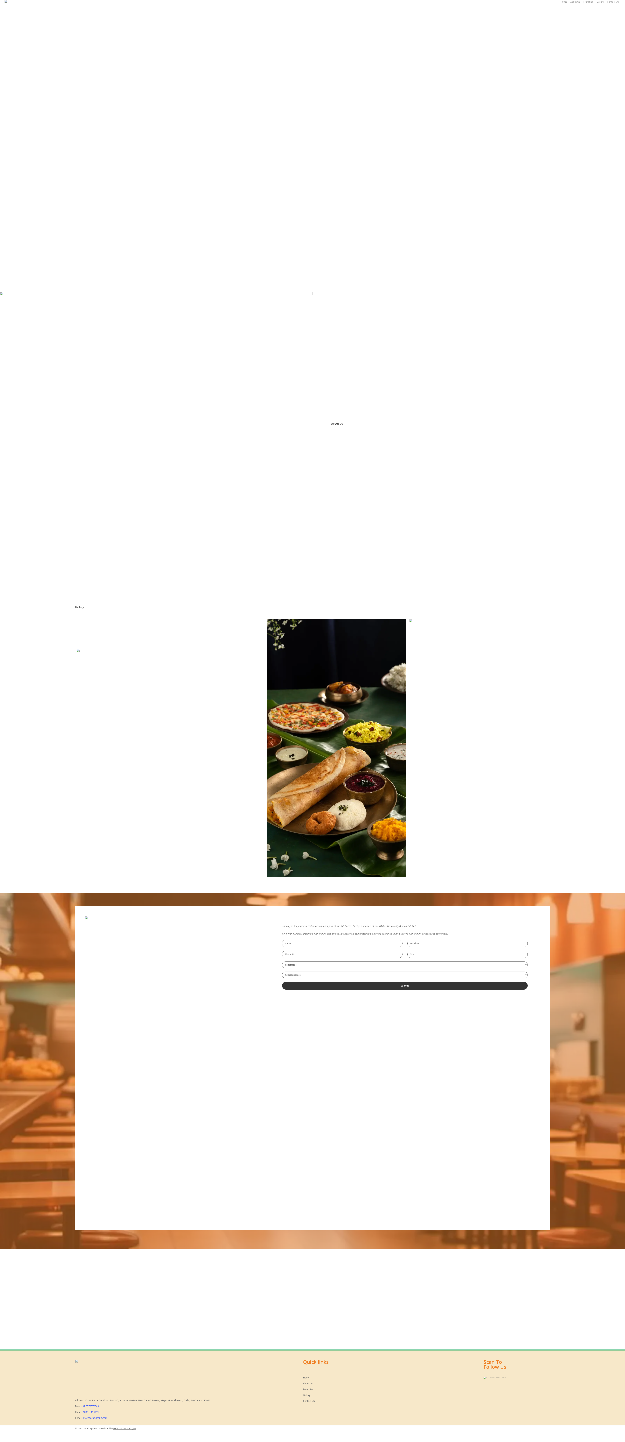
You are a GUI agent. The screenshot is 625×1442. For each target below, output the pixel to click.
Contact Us (309, 1400)
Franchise (308, 1389)
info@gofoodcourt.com (95, 1417)
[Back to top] (312, 1440)
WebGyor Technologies (124, 1428)
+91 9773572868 (90, 1406)
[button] (102, 267)
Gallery (306, 1395)
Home (306, 1377)
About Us (308, 1383)
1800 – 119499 (91, 1412)
